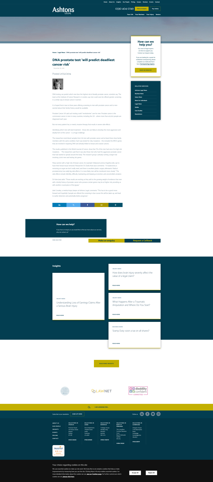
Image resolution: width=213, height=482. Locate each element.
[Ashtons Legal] (63, 10)
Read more (60, 315)
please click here (68, 476)
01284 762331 (120, 443)
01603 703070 (105, 440)
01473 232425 (72, 440)
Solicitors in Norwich (105, 424)
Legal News (61, 52)
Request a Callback (142, 241)
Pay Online (155, 9)
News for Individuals (141, 100)
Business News (139, 94)
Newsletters (138, 114)
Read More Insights (106, 364)
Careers (139, 2)
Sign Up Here (77, 414)
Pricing (133, 2)
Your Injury (150, 14)
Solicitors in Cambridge (137, 424)
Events (151, 2)
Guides (137, 107)
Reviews (145, 2)
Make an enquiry (142, 9)
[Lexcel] (143, 391)
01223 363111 (136, 442)
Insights (118, 2)
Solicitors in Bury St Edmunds (121, 424)
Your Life (130, 14)
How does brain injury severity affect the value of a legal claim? (132, 274)
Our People (126, 2)
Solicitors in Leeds (89, 424)
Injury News (138, 97)
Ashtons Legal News (141, 90)
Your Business (139, 14)
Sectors (158, 14)
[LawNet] (69, 391)
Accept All (135, 473)
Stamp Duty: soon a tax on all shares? (130, 331)
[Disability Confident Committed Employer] (106, 391)
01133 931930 (88, 440)
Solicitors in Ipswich (73, 424)
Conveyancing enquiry (147, 64)
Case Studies (138, 111)
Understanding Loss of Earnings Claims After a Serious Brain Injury (78, 304)
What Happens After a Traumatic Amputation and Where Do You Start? (131, 303)
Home (105, 2)
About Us (112, 2)
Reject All (151, 473)
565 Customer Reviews (58, 454)
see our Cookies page (94, 474)
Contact (157, 2)
